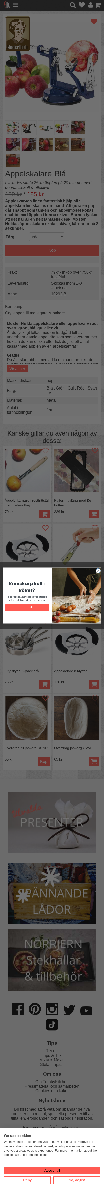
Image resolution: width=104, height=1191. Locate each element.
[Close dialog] (98, 570)
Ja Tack (27, 607)
